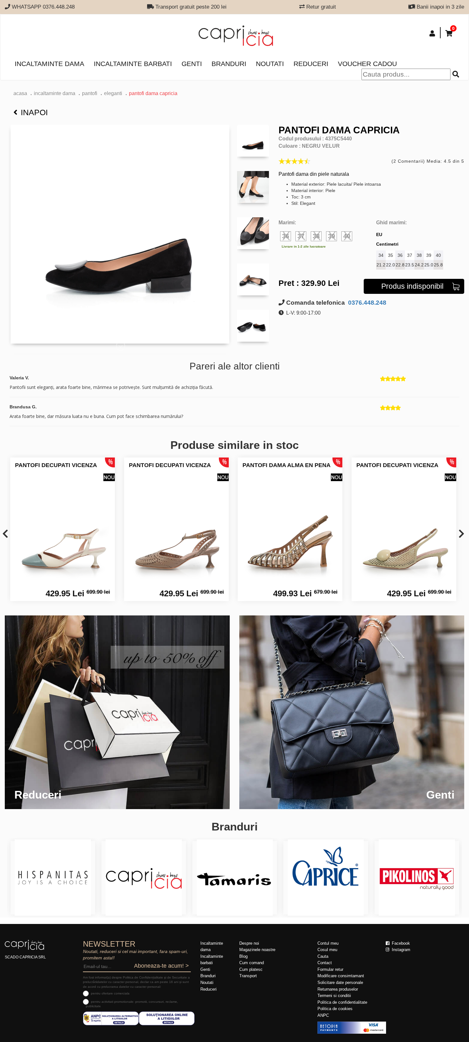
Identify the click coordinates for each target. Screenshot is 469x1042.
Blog (243, 956)
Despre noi (249, 943)
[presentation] (5, 534)
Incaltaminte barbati (133, 63)
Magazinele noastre (257, 949)
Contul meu (328, 943)
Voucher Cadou (367, 63)
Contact (324, 962)
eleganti (113, 93)
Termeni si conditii (334, 995)
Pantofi (89, 93)
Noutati (270, 63)
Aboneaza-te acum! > (161, 966)
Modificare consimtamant (340, 975)
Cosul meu (327, 949)
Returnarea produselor (337, 989)
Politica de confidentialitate (342, 1002)
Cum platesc (251, 969)
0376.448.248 (366, 302)
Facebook (400, 943)
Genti (192, 63)
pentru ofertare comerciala (110, 993)
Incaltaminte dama (49, 63)
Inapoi (34, 112)
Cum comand (251, 962)
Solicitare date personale (340, 982)
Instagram (400, 949)
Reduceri (311, 63)
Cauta (322, 956)
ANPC (323, 1015)
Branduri (229, 63)
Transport (248, 975)
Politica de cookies (335, 1008)
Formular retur (330, 969)
